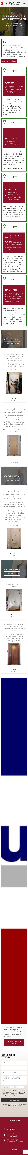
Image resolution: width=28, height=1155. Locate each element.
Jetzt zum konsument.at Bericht (14, 1042)
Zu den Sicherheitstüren (12, 343)
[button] (24, 3)
